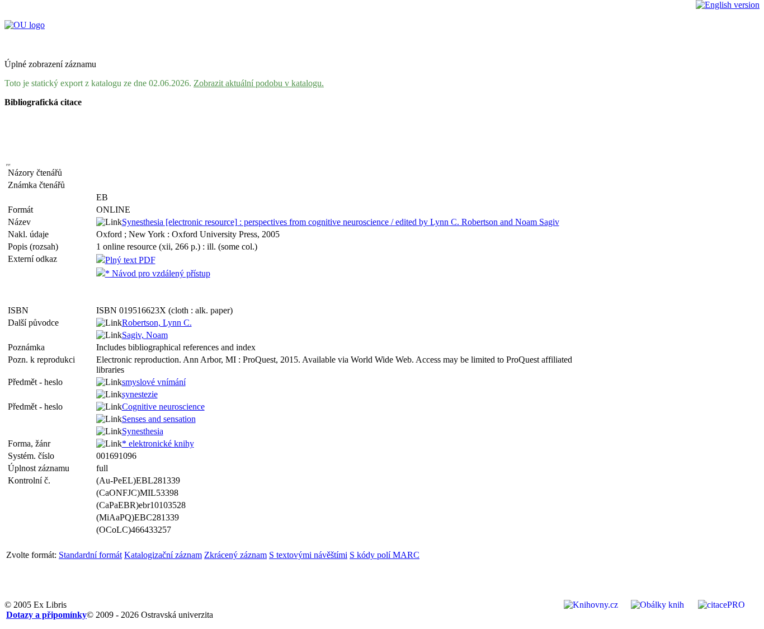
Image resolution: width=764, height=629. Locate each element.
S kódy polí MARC (384, 555)
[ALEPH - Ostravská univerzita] (24, 25)
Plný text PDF (130, 260)
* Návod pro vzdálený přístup (157, 273)
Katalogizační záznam (163, 555)
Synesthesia (142, 431)
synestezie (140, 394)
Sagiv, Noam (145, 335)
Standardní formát (90, 555)
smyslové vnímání (154, 382)
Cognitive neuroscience (163, 406)
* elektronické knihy (158, 443)
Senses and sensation (159, 419)
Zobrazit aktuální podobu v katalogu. (259, 83)
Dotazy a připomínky (46, 614)
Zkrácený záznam (235, 555)
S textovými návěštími (308, 555)
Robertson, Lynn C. (157, 322)
